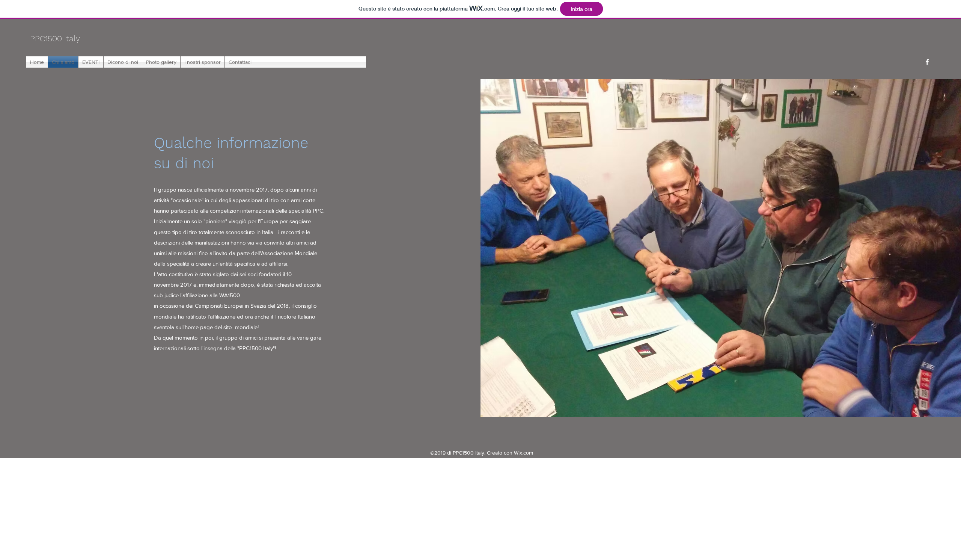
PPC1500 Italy (55, 38)
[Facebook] (927, 62)
